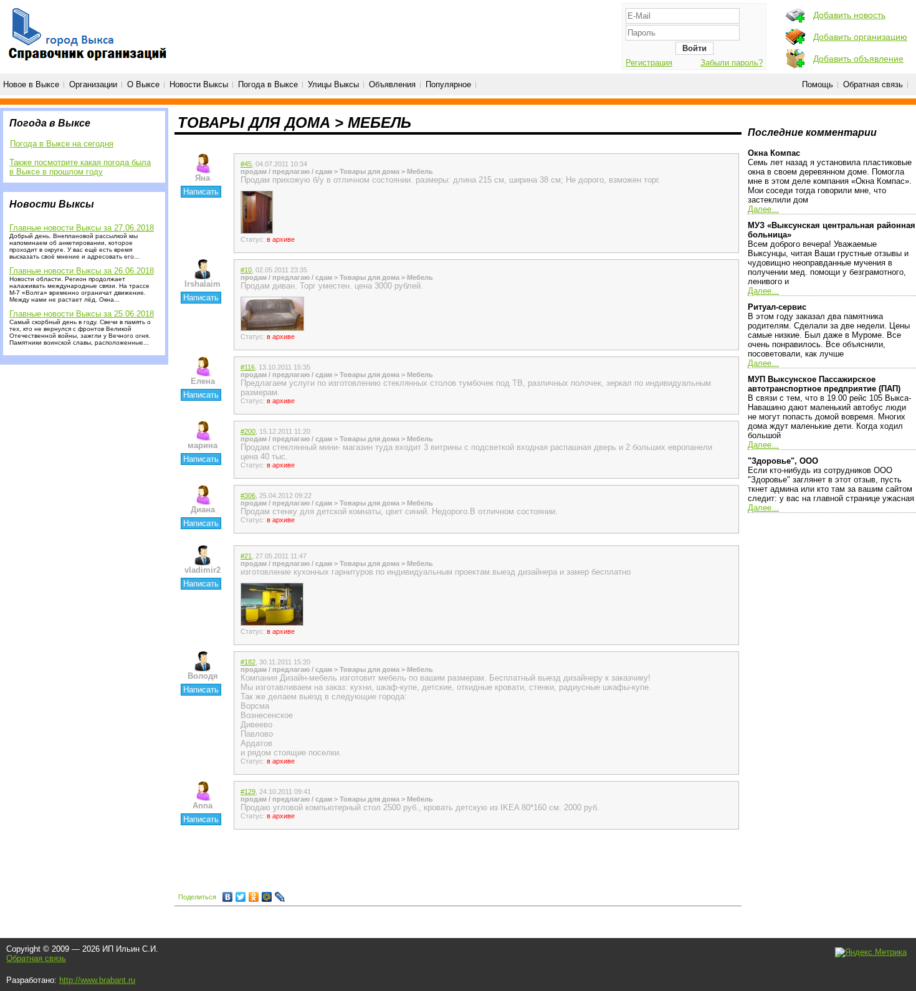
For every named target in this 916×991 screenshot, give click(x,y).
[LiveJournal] (280, 897)
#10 (246, 270)
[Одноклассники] (253, 897)
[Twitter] (240, 897)
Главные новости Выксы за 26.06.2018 (81, 270)
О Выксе (143, 84)
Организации (93, 84)
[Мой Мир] (267, 897)
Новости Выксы (198, 84)
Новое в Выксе (31, 84)
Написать (201, 191)
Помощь (817, 84)
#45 (246, 164)
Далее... (763, 209)
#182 (248, 662)
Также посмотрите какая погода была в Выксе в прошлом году (80, 167)
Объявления (392, 84)
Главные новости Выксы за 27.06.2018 (81, 227)
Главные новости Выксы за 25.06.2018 (81, 313)
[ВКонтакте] (227, 897)
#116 (248, 367)
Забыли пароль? (731, 62)
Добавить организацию (860, 37)
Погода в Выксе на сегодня (61, 143)
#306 (248, 495)
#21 (246, 556)
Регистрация (649, 62)
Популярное (448, 84)
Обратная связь (873, 84)
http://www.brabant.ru (97, 980)
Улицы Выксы (333, 84)
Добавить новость (849, 15)
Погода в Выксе (268, 84)
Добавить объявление (858, 59)
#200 (248, 431)
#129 (248, 791)
